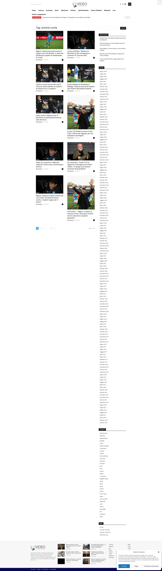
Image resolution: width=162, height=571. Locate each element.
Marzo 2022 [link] (103, 205)
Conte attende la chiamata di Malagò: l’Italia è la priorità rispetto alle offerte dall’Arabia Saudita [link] (81, 86)
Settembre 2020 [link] (104, 251)
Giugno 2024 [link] (103, 137)
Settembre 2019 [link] (104, 281)
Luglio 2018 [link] (103, 316)
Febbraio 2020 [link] (104, 268)
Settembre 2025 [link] (104, 99)
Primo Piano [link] (103, 494)
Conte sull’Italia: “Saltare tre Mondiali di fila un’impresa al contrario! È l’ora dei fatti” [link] (78, 53)
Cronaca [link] (102, 451)
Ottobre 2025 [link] (103, 96)
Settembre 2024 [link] (104, 129)
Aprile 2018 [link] (103, 324)
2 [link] (40, 228)
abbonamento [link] (103, 433)
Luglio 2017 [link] (103, 347)
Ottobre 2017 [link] (103, 339)
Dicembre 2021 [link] (104, 213)
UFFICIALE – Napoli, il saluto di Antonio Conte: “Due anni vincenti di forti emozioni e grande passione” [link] (80, 215)
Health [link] (101, 473)
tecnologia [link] (102, 509)
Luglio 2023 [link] (103, 165)
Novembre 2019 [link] (104, 276)
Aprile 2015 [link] (103, 415)
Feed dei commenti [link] (105, 532)
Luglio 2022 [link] (103, 195)
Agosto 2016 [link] (103, 374)
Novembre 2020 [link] (104, 246)
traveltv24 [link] (102, 514)
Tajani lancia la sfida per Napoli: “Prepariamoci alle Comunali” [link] (97, 553)
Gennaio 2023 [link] (103, 180)
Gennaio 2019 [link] (103, 301)
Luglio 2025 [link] (103, 104)
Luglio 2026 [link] (103, 74)
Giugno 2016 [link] (103, 379)
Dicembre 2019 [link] (104, 273)
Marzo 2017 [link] (103, 357)
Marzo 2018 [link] (103, 326)
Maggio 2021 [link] (103, 230)
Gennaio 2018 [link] (103, 331)
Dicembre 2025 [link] (104, 91)
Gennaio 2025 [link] (103, 119)
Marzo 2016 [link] (103, 387)
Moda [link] (101, 481)
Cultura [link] (102, 453)
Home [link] (37, 25)
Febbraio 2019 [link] (104, 299)
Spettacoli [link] (102, 501)
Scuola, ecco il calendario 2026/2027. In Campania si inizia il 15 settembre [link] (63, 17)
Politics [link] (102, 491)
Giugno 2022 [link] (103, 198)
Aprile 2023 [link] (103, 172)
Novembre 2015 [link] (104, 397)
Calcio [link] (37, 48)
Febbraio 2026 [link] (104, 86)
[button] (158, 552)
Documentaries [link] (104, 456)
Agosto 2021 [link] (103, 223)
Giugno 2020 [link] (103, 258)
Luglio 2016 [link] (103, 377)
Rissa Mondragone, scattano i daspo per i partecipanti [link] (73, 559)
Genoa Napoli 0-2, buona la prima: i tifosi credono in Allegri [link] (113, 49)
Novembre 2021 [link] (104, 215)
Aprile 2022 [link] (103, 203)
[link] (160, 2)
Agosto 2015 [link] (103, 405)
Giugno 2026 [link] (103, 76)
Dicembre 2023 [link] (104, 152)
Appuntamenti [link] (103, 438)
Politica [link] (102, 489)
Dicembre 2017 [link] (104, 334)
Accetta (124, 566)
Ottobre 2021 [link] (103, 218)
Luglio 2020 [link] (103, 256)
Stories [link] (102, 506)
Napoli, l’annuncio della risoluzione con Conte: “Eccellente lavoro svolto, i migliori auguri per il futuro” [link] (49, 199)
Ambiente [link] (102, 436)
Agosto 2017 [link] (103, 344)
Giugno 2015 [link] (103, 410)
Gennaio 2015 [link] (103, 422)
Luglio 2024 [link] (103, 134)
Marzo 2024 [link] (103, 144)
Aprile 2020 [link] (103, 263)
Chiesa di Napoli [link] (104, 446)
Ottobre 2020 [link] (103, 248)
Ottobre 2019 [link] (103, 278)
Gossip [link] (101, 471)
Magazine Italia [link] (104, 479)
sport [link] (101, 504)
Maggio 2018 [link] (103, 321)
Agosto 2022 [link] (103, 192)
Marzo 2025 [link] (103, 114)
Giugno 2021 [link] (103, 228)
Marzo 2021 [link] (103, 235)
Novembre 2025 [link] (104, 94)
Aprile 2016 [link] (103, 385)
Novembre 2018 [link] (104, 306)
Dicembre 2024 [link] (104, 122)
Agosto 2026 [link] (103, 71)
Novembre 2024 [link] (104, 124)
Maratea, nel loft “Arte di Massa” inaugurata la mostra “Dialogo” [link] (112, 54)
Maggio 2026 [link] (103, 79)
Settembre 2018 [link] (104, 311)
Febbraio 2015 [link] (104, 420)
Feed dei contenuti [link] (105, 530)
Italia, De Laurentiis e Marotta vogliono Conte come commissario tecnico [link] (49, 164)
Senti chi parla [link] (103, 499)
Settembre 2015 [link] (104, 402)
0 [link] (62, 59)
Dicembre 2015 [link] (104, 395)
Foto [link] (101, 468)
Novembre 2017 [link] (104, 337)
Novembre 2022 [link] (104, 185)
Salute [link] (101, 496)
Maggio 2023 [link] (103, 170)
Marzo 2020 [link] (103, 266)
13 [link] (51, 228)
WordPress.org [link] (104, 535)
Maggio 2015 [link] (103, 412)
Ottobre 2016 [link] (103, 369)
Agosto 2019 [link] (103, 283)
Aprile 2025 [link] (103, 112)
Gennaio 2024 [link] (103, 150)
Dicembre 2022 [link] (104, 182)
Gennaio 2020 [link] (103, 271)
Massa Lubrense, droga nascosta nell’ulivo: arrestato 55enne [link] (73, 546)
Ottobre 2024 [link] (103, 127)
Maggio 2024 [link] (103, 139)
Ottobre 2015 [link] (103, 400)
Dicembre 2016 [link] (104, 364)
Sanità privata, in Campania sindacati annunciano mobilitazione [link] (113, 39)
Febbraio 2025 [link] (104, 117)
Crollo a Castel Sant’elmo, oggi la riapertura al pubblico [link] (112, 59)
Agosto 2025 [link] (103, 102)
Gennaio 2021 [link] (103, 240)
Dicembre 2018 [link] (104, 304)
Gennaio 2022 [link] (103, 210)
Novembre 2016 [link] (104, 367)
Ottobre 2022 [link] (103, 187)
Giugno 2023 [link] (103, 167)
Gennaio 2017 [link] (103, 362)
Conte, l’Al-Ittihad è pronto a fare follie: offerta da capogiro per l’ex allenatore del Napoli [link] (80, 133)
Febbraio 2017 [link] (104, 359)
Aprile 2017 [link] (103, 354)
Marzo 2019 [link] (103, 296)
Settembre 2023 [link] (104, 160)
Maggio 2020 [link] (103, 261)
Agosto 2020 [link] (103, 253)
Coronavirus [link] (103, 448)
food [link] (101, 466)
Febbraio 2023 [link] (104, 177)
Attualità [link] (102, 441)
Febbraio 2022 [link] (104, 208)
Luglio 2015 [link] (103, 407)
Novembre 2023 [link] (104, 155)
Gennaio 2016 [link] (103, 392)
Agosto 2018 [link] (103, 314)
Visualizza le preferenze (151, 566)
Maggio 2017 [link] (103, 352)
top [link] (101, 511)
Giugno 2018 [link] (103, 319)
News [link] (101, 484)
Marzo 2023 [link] (103, 175)
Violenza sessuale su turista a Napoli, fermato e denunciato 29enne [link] (112, 44)
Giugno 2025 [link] (103, 107)
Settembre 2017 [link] (104, 342)
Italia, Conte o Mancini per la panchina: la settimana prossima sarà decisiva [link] (48, 117)
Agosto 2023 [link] (103, 162)
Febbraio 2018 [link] (104, 329)
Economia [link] (102, 458)
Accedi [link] (101, 527)
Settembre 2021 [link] (104, 220)
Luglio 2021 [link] (103, 225)
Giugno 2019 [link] (103, 289)
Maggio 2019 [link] (103, 291)
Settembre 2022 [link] (104, 190)
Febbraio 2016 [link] (104, 390)
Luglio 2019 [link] (103, 286)
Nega (136, 566)
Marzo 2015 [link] (103, 417)
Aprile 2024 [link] (103, 142)
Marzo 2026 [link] (103, 84)
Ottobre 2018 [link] (103, 309)
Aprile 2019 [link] (103, 294)
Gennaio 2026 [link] (103, 89)
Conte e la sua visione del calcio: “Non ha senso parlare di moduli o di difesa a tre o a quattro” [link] (49, 86)
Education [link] (102, 461)
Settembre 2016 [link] (104, 372)
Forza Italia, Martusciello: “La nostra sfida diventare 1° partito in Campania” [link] (98, 546)
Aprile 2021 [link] (103, 233)
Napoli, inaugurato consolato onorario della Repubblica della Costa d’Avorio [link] (98, 560)
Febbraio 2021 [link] (104, 238)
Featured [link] (102, 463)
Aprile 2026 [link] (103, 81)
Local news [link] (103, 476)
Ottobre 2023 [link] (103, 157)
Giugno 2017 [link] (103, 349)
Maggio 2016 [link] (103, 382)
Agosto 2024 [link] (103, 132)
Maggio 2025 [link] (103, 109)
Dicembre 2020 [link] (104, 243)
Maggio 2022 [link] (103, 200)
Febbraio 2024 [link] (104, 147)
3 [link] (44, 228)
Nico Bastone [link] (39, 59)
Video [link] (101, 516)
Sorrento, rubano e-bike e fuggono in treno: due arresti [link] (73, 552)
